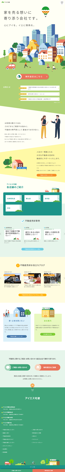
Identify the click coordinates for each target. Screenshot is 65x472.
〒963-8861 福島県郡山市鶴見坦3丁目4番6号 (13, 413)
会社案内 (5, 449)
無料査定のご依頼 (49, 470)
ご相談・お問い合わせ (16, 470)
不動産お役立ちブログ (8, 439)
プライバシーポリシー (37, 442)
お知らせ (34, 436)
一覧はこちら (56, 102)
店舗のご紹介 (6, 433)
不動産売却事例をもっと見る (32, 249)
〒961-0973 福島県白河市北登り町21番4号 (12, 418)
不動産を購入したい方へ (16, 336)
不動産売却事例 (6, 436)
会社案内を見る (47, 334)
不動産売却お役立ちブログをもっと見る (32, 295)
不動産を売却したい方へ (46, 175)
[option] (12, 235)
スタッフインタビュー (7, 446)
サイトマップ (35, 439)
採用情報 (5, 452)
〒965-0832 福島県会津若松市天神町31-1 (12, 408)
